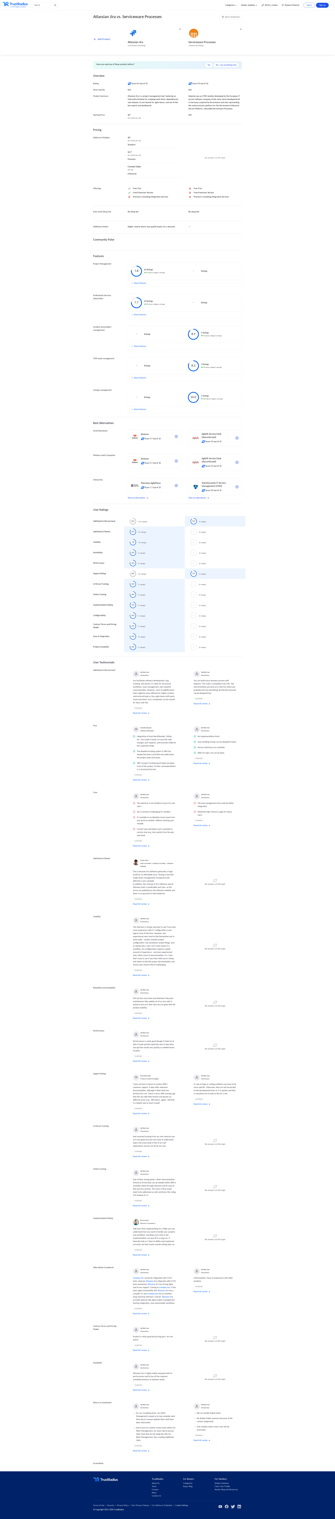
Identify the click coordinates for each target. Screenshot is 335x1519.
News (154, 1493)
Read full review (140, 713)
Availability (98, 553)
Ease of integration (101, 636)
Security (110, 1505)
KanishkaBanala (145, 728)
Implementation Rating (103, 605)
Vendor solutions (248, 5)
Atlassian (149, 1281)
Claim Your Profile (222, 1486)
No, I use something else (226, 65)
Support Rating (99, 574)
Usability (96, 542)
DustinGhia (144, 860)
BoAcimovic (144, 1220)
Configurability (99, 615)
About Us (155, 1483)
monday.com (138, 1278)
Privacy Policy (123, 1505)
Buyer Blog (187, 1486)
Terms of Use (98, 1505)
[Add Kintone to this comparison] (176, 436)
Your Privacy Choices (140, 1505)
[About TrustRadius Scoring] (130, 83)
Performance (98, 563)
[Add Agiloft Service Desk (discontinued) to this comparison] (237, 438)
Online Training (99, 595)
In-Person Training (101, 584)
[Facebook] (227, 1506)
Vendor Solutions (222, 1483)
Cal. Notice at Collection (162, 1505)
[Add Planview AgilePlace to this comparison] (176, 485)
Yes (209, 65)
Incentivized (138, 708)
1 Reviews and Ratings (196, 45)
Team (154, 1486)
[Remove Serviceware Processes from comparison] (240, 29)
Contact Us (156, 1496)
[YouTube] (220, 1506)
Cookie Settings (181, 1505)
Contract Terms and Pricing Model (104, 626)
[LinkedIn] (239, 1506)
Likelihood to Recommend (104, 521)
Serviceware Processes (202, 42)
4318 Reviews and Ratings (137, 45)
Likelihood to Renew (101, 532)
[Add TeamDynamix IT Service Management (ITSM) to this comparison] (237, 486)
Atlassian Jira (135, 42)
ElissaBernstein (145, 1076)
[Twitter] (233, 1506)
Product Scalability (101, 647)
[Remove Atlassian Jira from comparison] (180, 29)
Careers (155, 1490)
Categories (229, 5)
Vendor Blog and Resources (226, 1490)
